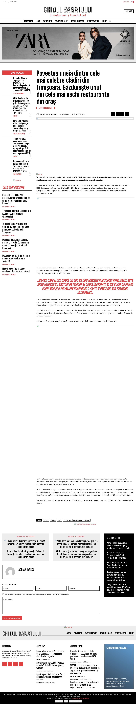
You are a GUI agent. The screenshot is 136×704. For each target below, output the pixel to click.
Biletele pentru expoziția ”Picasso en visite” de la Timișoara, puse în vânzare (116, 555)
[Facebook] (113, 114)
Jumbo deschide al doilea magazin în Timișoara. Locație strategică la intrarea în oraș (21, 166)
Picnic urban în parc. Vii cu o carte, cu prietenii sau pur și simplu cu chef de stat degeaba (118, 545)
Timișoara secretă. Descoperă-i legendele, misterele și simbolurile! (16, 213)
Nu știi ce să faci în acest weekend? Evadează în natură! (16, 270)
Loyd (59, 520)
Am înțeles (59, 701)
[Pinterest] (122, 114)
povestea (67, 520)
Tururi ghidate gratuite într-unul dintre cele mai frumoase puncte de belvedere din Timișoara (15, 228)
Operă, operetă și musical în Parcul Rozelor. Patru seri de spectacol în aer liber (117, 565)
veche (87, 520)
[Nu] (134, 698)
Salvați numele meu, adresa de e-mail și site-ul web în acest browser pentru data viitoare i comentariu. (37, 594)
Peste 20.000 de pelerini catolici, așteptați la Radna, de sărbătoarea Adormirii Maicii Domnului (16, 199)
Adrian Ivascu (51, 114)
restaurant (78, 520)
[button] (110, 21)
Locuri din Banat (18, 93)
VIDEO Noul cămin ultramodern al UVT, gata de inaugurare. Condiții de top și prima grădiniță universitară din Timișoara (21, 105)
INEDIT (15, 116)
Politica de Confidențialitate (80, 698)
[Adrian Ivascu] (38, 114)
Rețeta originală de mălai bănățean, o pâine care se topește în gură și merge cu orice (21, 126)
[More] (131, 114)
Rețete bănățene (18, 133)
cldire (53, 520)
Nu (66, 701)
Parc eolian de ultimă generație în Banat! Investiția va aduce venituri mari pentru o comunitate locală (25, 554)
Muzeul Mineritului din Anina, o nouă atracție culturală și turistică (16, 258)
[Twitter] (118, 114)
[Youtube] (21, 664)
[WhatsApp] (127, 114)
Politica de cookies (75, 701)
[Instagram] (10, 664)
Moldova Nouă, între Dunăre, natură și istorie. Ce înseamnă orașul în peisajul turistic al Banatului (15, 244)
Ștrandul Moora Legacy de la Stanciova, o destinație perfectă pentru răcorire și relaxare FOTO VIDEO (21, 84)
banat (46, 520)
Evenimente (17, 174)
